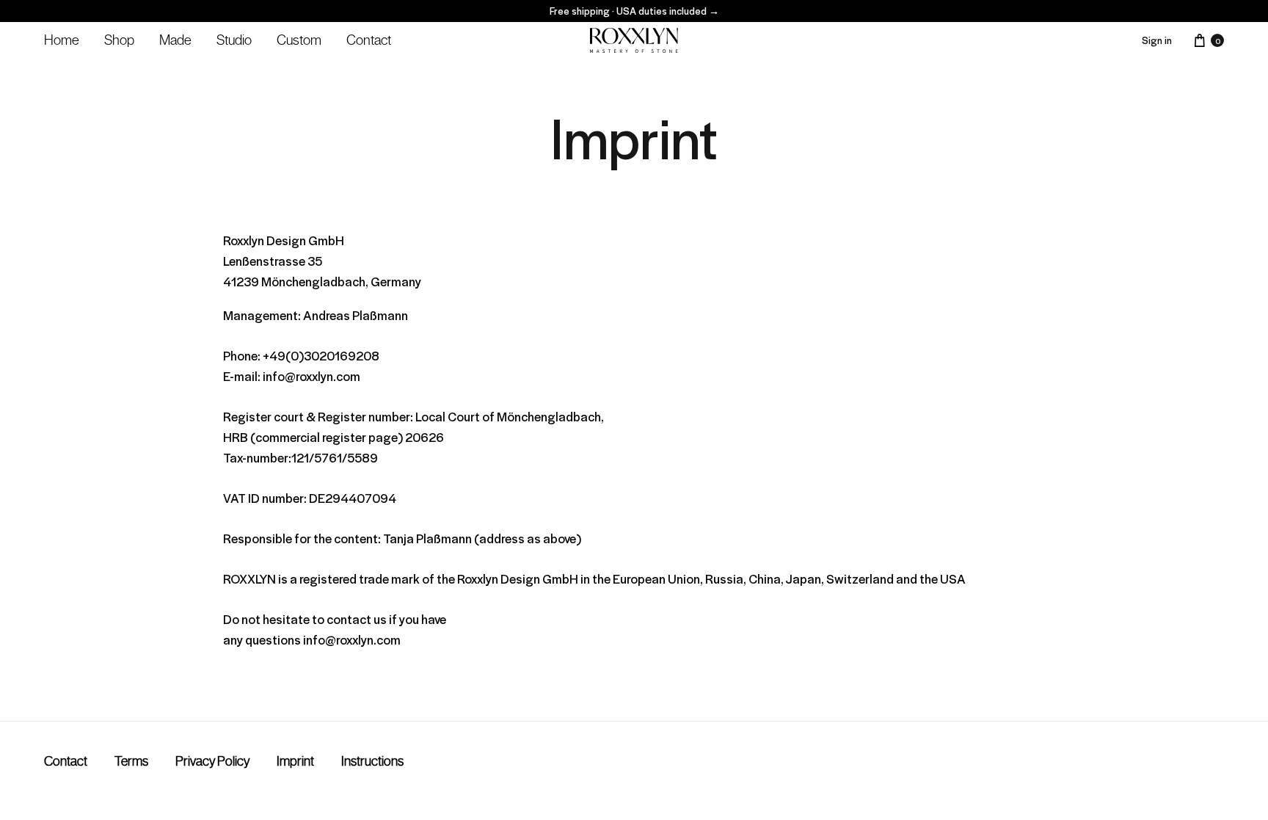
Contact (368, 40)
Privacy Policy (212, 761)
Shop (119, 40)
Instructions (372, 761)
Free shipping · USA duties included (634, 11)
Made (175, 40)
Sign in (1157, 40)
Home (61, 40)
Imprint (295, 761)
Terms (131, 761)
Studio (234, 40)
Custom (299, 40)
